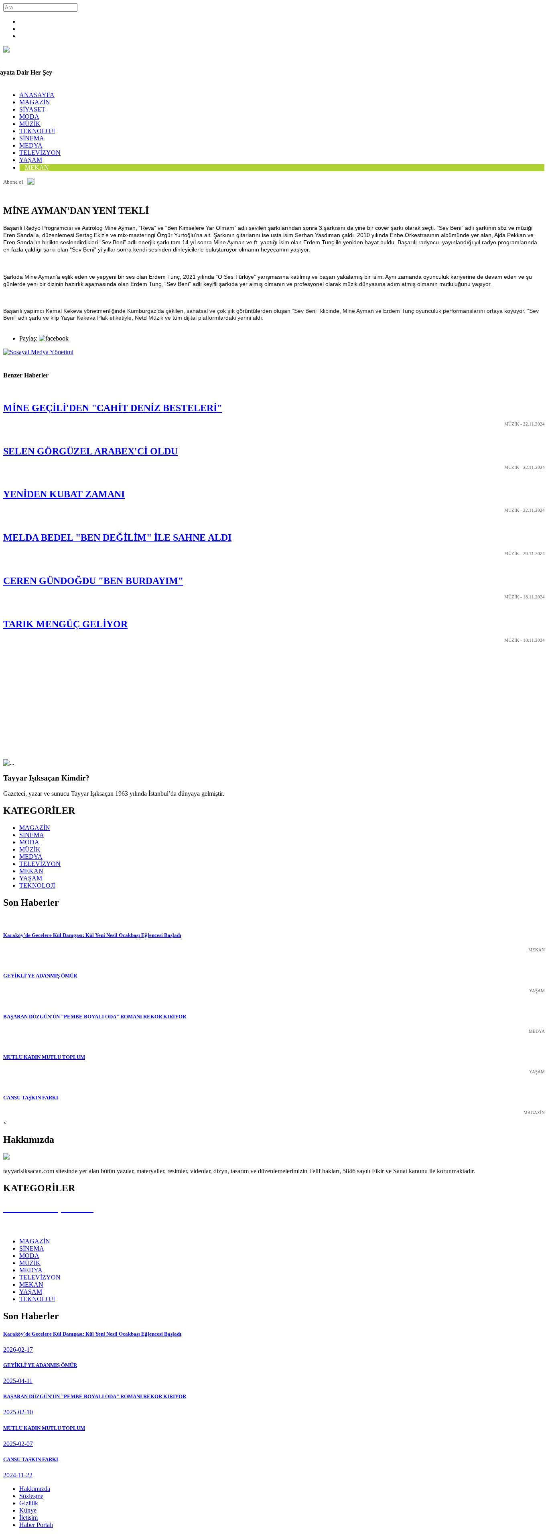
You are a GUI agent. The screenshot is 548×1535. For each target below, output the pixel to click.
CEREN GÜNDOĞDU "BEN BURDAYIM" (93, 581)
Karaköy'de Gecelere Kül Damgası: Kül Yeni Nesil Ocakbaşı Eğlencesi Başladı (92, 935)
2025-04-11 (17, 1380)
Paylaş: (29, 338)
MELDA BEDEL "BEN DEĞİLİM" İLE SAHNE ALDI (117, 537)
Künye (28, 1510)
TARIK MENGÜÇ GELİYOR (65, 624)
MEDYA (31, 145)
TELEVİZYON (40, 152)
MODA (29, 116)
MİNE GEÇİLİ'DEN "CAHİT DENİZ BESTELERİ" (112, 408)
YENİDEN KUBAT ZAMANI (64, 494)
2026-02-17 (18, 1349)
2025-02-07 (18, 1443)
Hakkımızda (34, 1488)
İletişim (28, 1517)
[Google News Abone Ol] (31, 182)
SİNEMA (31, 138)
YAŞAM (30, 878)
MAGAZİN (34, 102)
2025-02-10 (18, 1412)
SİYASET (32, 109)
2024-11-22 (17, 1475)
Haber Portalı (36, 1524)
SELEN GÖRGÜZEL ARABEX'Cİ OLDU (90, 451)
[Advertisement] (244, 703)
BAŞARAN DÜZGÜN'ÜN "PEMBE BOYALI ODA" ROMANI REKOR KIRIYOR (94, 1017)
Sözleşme (31, 1495)
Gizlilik (28, 1503)
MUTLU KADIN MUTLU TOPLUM (44, 1057)
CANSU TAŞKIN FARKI (30, 1098)
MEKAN (37, 167)
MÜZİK (30, 123)
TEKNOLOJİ (37, 131)
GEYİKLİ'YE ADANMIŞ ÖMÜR (40, 976)
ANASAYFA (37, 94)
